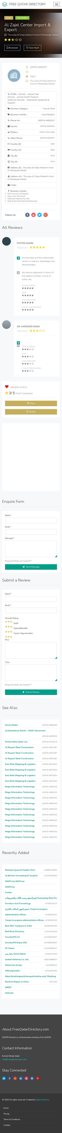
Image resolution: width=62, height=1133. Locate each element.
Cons (7, 662)
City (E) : (32, 155)
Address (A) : (30, 178)
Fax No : (32, 126)
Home (6, 1108)
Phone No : (32, 120)
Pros (7, 640)
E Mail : (13, 185)
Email (8, 527)
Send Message (33, 566)
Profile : (28, 98)
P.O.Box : (32, 132)
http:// (32, 76)
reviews (27, 393)
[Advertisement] (31, 457)
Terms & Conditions (12, 1119)
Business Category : (32, 108)
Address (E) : (30, 169)
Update (32, 411)
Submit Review (33, 692)
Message (9, 538)
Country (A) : (32, 150)
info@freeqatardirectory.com (14, 1059)
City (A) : (32, 161)
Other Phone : (32, 138)
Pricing (6, 1114)
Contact (7, 1125)
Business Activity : (32, 114)
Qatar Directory (42, 1099)
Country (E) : (32, 144)
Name (8, 515)
